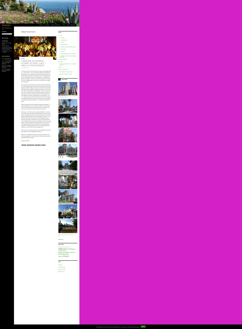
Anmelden (60, 264)
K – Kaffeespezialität (63, 44)
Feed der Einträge (61, 267)
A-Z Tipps (60, 35)
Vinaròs (23, 58)
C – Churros (61, 42)
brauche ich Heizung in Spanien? (65, 74)
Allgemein (62, 249)
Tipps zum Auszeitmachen (63, 69)
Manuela (3, 65)
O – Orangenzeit (62, 49)
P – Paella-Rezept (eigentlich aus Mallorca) (67, 53)
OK (143, 326)
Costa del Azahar (62, 250)
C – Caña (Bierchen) (63, 40)
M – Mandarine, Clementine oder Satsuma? (67, 46)
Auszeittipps (70, 249)
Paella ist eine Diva (8, 58)
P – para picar (62, 51)
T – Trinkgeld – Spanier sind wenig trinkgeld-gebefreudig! (6, 62)
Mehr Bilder (61, 239)
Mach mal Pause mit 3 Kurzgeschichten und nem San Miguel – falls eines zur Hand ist (7, 48)
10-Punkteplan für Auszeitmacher (66, 71)
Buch (75, 249)
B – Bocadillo (62, 37)
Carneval (24, 145)
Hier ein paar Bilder (25, 140)
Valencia (60, 256)
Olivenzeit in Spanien (5, 45)
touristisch (38, 145)
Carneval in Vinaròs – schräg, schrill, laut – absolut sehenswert (33, 63)
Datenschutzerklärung (62, 59)
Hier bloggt (60, 61)
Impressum (60, 67)
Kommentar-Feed (61, 269)
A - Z (70, 246)
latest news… (64, 79)
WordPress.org (61, 271)
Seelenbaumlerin (6, 25)
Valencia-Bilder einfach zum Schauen (66, 234)
